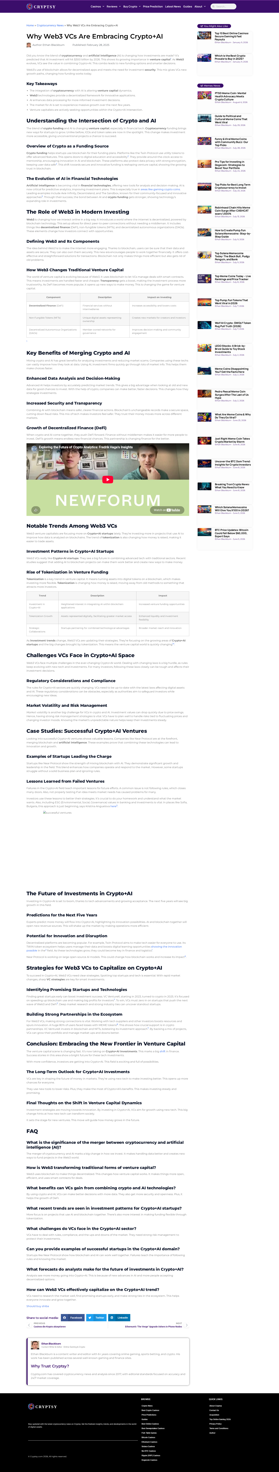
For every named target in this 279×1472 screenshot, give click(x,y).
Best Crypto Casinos (150, 1410)
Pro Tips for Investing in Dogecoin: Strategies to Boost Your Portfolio (230, 165)
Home (30, 25)
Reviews (112, 6)
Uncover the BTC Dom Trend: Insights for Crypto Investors (233, 463)
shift (162, 1051)
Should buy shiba (37, 1306)
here (113, 806)
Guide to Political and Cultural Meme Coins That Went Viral (231, 119)
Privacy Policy (215, 1424)
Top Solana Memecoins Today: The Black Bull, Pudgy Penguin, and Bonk (232, 256)
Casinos (96, 6)
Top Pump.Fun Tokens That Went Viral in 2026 (231, 301)
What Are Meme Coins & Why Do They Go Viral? (233, 416)
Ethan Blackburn (51, 1343)
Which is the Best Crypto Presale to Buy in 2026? (230, 57)
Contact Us (214, 1410)
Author (212, 1433)
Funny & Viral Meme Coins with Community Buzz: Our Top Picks (231, 142)
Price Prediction (153, 6)
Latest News (173, 6)
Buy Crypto (130, 6)
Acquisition (214, 1415)
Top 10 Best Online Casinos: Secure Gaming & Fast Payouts (232, 36)
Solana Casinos (148, 1446)
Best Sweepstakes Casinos (153, 1428)
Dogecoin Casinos (149, 1460)
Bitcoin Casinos (148, 1437)
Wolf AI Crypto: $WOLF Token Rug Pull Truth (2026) (233, 324)
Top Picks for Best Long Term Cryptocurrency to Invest (233, 186)
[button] (73, 1317)
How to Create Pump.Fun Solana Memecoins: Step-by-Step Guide (233, 233)
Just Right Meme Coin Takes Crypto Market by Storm (232, 440)
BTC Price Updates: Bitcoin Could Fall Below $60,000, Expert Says (231, 533)
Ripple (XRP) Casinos (151, 1455)
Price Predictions (149, 1415)
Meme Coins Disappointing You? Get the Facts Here (231, 370)
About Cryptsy (215, 1406)
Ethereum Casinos (149, 1442)
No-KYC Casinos (149, 1451)
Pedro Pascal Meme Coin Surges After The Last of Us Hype (232, 394)
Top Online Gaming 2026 (220, 1419)
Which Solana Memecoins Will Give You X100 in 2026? (232, 508)
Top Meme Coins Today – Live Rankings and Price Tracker (233, 277)
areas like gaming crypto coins (160, 189)
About (198, 6)
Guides (187, 6)
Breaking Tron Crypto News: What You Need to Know (232, 485)
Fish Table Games (149, 1433)
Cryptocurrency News (50, 25)
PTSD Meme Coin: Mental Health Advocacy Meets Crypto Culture (230, 96)
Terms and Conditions (218, 1428)
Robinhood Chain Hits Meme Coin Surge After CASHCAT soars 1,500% (232, 210)
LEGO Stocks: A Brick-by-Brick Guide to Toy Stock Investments (230, 349)
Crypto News (147, 1406)
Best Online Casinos (150, 1424)
